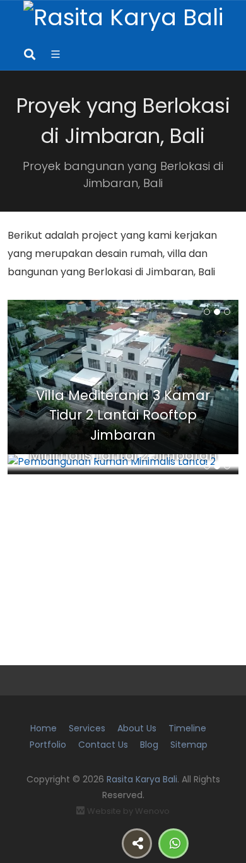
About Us (136, 728)
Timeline (187, 728)
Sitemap (189, 744)
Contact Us (103, 744)
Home (43, 728)
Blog (149, 744)
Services (87, 728)
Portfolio (48, 744)
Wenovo (152, 811)
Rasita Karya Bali (142, 779)
